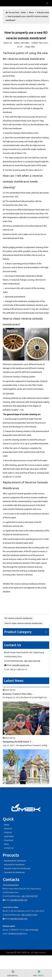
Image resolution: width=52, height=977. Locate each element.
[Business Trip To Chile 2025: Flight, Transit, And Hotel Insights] (26, 778)
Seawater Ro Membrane (14, 872)
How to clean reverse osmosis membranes (23, 623)
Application (9, 836)
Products (8, 832)
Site (33, 47)
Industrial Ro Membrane (14, 865)
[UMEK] (26, 808)
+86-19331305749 (32, 661)
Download (8, 840)
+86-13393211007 (29, 915)
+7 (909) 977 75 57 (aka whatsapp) (23, 930)
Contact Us (9, 848)
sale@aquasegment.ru (17, 934)
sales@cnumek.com (20, 665)
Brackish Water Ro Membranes (17, 868)
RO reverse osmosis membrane (18, 618)
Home (6, 825)
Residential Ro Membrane (15, 861)
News (6, 844)
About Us (8, 828)
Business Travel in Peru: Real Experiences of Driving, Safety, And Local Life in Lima (18, 689)
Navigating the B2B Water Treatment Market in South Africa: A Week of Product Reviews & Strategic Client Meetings (18, 736)
